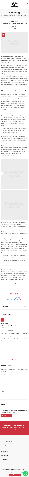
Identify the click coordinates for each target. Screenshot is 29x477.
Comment (4, 374)
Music (16, 293)
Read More (3, 344)
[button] (13, 359)
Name (2, 391)
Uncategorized (4, 323)
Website (3, 404)
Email (2, 398)
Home (2, 15)
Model (6, 15)
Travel (16, 21)
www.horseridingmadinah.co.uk (10, 448)
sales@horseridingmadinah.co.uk (11, 445)
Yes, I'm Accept (14, 475)
